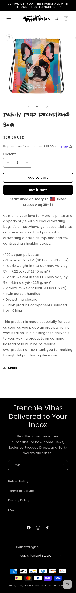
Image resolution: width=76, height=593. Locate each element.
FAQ (11, 510)
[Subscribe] (63, 465)
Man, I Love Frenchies (30, 585)
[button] (8, 18)
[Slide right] (47, 106)
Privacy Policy (18, 500)
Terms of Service (21, 491)
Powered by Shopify (57, 585)
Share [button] (12, 368)
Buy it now (38, 189)
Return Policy (18, 481)
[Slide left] (28, 106)
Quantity (9, 154)
